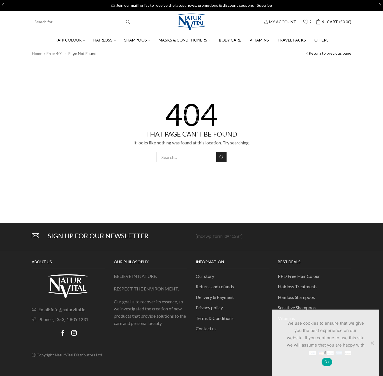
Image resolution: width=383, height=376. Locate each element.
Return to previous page (330, 53)
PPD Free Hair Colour (299, 276)
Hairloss (102, 40)
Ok (326, 361)
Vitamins (259, 40)
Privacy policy (209, 307)
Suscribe (264, 5)
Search (221, 157)
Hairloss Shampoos (296, 297)
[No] (372, 343)
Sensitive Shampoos (297, 307)
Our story (205, 276)
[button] (3, 5)
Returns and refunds (215, 286)
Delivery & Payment (215, 297)
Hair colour (68, 40)
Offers (321, 40)
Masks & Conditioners (183, 40)
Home (37, 53)
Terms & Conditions (215, 318)
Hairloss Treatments (297, 286)
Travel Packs (291, 40)
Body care (230, 40)
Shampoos (135, 40)
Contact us (206, 328)
